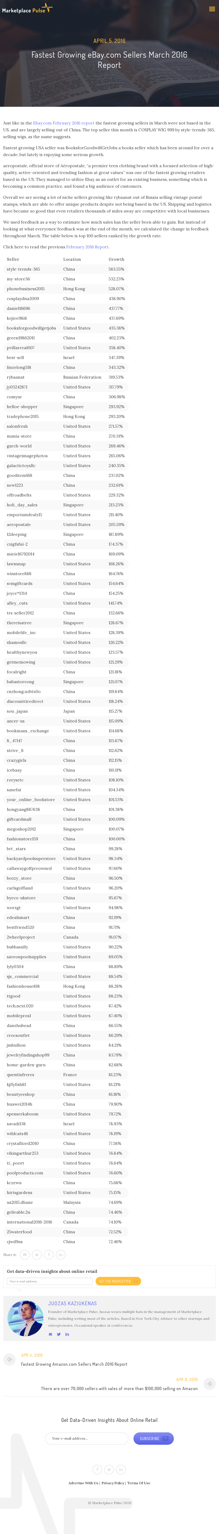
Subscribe (150, 1438)
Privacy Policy (113, 1483)
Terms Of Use (138, 1483)
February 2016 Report (87, 246)
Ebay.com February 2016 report (64, 123)
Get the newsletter (115, 1281)
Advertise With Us (83, 1483)
